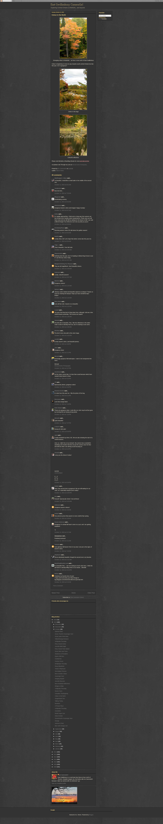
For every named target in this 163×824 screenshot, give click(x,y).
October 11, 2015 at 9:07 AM (63, 210)
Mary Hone (58, 301)
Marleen (57, 281)
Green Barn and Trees (61, 651)
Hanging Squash (59, 678)
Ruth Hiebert (58, 408)
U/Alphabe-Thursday (60, 708)
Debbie (57, 486)
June (56, 736)
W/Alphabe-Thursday (61, 663)
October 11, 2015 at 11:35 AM (63, 316)
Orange (57, 721)
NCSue (57, 573)
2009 (55, 764)
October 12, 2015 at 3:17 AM (63, 532)
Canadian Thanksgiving (61, 693)
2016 (55, 619)
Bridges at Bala (59, 686)
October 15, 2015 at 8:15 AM (63, 582)
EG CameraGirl (63, 775)
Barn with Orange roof (61, 726)
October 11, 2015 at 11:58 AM (63, 327)
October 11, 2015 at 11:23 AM (63, 298)
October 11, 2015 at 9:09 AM (63, 224)
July (56, 734)
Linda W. (57, 426)
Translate (104, 19)
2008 (55, 767)
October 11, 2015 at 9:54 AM (63, 241)
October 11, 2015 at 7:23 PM (63, 404)
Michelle (57, 418)
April (56, 741)
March (57, 744)
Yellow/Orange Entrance (62, 639)
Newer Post (56, 593)
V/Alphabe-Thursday (60, 688)
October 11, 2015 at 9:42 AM (63, 232)
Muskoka (57, 703)
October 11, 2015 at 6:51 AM (63, 184)
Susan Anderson (59, 522)
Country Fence (59, 661)
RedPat (57, 236)
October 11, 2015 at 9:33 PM (63, 482)
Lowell (57, 310)
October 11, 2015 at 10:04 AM (63, 249)
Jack (56, 435)
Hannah (57, 320)
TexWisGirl (58, 188)
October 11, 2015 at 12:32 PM (63, 335)
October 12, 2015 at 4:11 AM (63, 540)
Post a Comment (58, 585)
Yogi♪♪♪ (57, 245)
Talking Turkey (59, 701)
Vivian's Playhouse (60, 668)
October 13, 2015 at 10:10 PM (63, 570)
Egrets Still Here (59, 656)
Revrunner (58, 399)
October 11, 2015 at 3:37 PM (63, 368)
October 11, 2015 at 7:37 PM (63, 423)
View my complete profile (59, 783)
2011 (55, 759)
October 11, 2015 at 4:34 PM (63, 387)
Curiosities (58, 711)
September (58, 729)
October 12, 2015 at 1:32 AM (63, 510)
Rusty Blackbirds (59, 666)
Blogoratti (58, 197)
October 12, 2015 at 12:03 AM (63, 501)
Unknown (57, 272)
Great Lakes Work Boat (61, 636)
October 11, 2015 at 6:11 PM (63, 395)
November (58, 627)
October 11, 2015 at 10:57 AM (63, 277)
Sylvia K (57, 289)
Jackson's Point (59, 723)
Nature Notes (60, 170)
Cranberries (58, 658)
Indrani (57, 513)
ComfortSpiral (58, 473)
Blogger (91, 814)
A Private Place (59, 706)
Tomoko (57, 544)
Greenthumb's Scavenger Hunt (63, 718)
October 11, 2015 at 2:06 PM (63, 344)
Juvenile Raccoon (60, 681)
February (58, 746)
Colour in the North (60, 696)
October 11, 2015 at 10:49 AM (63, 268)
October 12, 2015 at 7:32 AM (63, 551)
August (57, 731)
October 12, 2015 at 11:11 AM (63, 559)
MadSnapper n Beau (61, 178)
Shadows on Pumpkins (61, 654)
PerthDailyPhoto (59, 228)
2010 (55, 762)
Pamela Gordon (59, 390)
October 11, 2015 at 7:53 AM (63, 193)
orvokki (57, 339)
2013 (55, 754)
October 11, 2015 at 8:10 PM (63, 449)
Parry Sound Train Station (62, 649)
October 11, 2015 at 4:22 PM (63, 378)
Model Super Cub (60, 713)
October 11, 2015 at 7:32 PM (63, 414)
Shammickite (58, 253)
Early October (59, 716)
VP (55, 382)
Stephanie (58, 554)
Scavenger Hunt (59, 676)
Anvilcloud (58, 372)
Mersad (57, 356)
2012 (55, 757)
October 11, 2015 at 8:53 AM (63, 201)
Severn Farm (58, 691)
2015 (55, 622)
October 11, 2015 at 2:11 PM (63, 352)
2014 (55, 752)
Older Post (91, 593)
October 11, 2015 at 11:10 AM (63, 285)
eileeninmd (58, 205)
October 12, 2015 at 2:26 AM (63, 518)
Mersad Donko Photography (79, 164)
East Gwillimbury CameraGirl (67, 4)
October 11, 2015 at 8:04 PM (63, 431)
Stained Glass (59, 631)
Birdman (57, 330)
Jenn (56, 347)
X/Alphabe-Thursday (60, 641)
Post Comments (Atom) (77, 597)
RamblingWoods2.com (61, 563)
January (57, 749)
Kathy (56, 214)
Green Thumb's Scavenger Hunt (64, 634)
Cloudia (57, 452)
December (58, 624)
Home (74, 593)
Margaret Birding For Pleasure (64, 264)
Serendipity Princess (60, 671)
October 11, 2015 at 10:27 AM (63, 260)
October (57, 629)
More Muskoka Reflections (62, 683)
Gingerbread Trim (60, 698)
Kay (56, 496)
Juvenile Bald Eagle (60, 646)
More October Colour (61, 673)
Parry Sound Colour (60, 644)
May (56, 739)
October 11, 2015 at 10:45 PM (63, 492)
